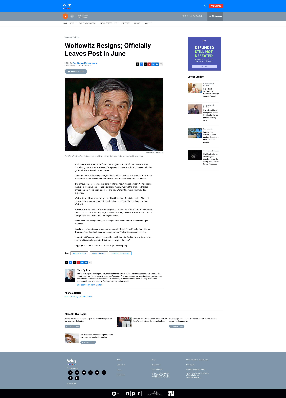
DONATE (217, 6)
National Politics (72, 37)
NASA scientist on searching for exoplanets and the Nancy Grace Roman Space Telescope (211, 159)
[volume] (72, 16)
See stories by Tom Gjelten (89, 284)
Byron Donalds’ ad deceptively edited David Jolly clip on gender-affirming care (210, 115)
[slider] (75, 16)
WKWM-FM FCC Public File (161, 377)
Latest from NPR (99, 253)
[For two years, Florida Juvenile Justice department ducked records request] (195, 133)
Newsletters (106, 23)
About (137, 23)
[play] (65, 16)
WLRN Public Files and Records (197, 360)
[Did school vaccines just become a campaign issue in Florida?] (195, 88)
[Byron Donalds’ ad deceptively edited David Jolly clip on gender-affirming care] (195, 109)
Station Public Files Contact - (196, 369)
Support (125, 23)
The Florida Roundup (211, 151)
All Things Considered (120, 253)
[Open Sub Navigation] (76, 23)
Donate (119, 370)
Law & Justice (208, 129)
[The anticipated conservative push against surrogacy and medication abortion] (72, 338)
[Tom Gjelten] (70, 275)
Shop (153, 360)
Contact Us (121, 365)
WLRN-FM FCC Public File (160, 375)
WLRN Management (193, 377)
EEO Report (190, 365)
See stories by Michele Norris (78, 296)
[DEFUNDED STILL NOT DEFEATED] (204, 54)
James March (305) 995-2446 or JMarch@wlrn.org (197, 374)
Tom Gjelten (78, 63)
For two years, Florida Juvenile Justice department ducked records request (211, 137)
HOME (65, 23)
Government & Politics (208, 84)
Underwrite (121, 375)
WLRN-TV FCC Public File (160, 373)
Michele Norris (90, 63)
